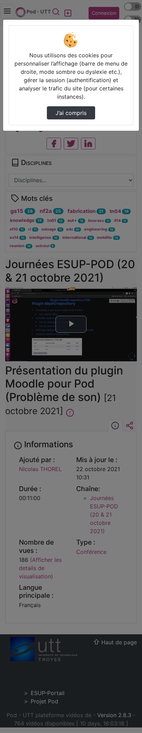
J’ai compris (71, 112)
